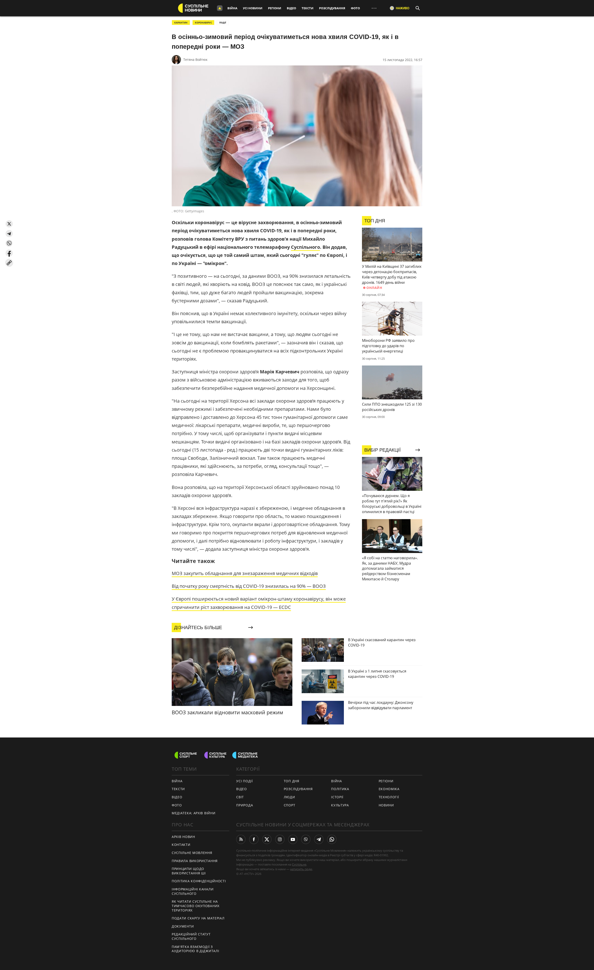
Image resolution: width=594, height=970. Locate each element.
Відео (291, 8)
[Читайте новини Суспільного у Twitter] (266, 839)
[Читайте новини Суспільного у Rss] (240, 839)
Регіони (274, 8)
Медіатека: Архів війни (193, 813)
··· (374, 8)
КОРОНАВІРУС (203, 22)
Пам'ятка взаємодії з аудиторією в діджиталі (195, 948)
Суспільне (299, 864)
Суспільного (305, 247)
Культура (340, 805)
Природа (244, 805)
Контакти (181, 844)
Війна (232, 8)
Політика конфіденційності (199, 881)
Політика (340, 789)
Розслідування (332, 8)
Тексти (307, 8)
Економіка (389, 789)
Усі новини (252, 8)
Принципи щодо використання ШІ (189, 871)
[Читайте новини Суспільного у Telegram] (318, 839)
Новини (386, 805)
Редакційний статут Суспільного (191, 936)
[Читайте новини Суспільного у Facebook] (253, 839)
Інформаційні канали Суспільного (192, 891)
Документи (183, 926)
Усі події (244, 781)
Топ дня (291, 781)
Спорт (289, 805)
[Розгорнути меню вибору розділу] (220, 8)
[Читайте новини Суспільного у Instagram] (279, 839)
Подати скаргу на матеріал (198, 918)
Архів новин (183, 836)
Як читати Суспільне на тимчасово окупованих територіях (196, 905)
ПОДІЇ (222, 22)
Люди (289, 797)
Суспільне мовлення (192, 852)
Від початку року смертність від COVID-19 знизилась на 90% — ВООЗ (249, 586)
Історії (337, 797)
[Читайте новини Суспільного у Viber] (305, 839)
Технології (389, 797)
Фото (355, 8)
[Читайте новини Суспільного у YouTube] (292, 839)
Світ (240, 797)
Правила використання (195, 861)
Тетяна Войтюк (195, 59)
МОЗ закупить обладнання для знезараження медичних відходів (245, 573)
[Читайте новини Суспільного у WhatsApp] (331, 839)
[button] (9, 224)
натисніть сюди (301, 869)
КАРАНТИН (180, 22)
